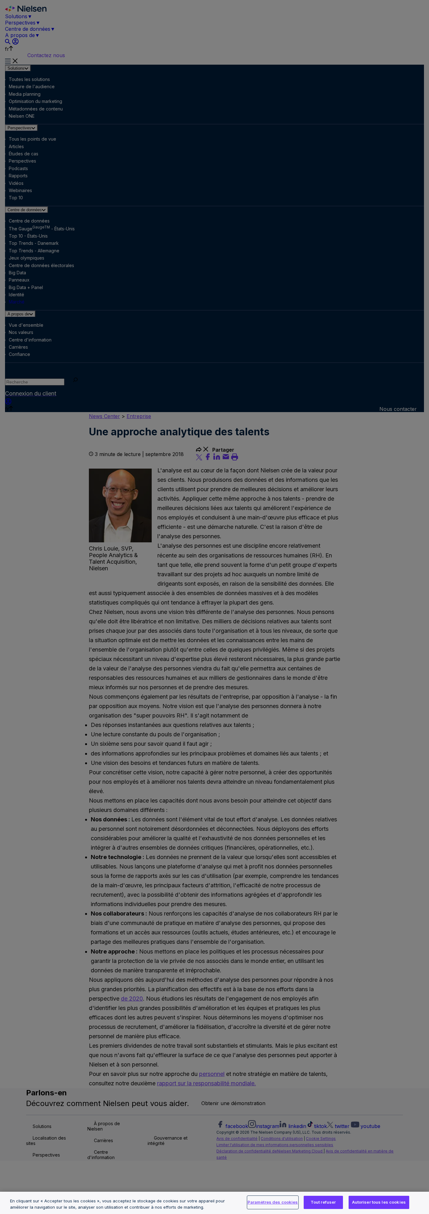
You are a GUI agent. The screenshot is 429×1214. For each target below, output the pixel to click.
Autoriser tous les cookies (379, 1202)
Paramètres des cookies (272, 1202)
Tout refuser (323, 1202)
